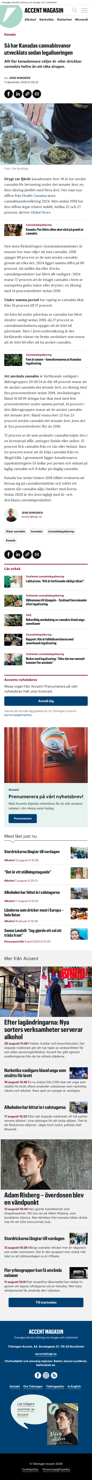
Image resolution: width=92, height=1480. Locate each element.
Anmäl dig (46, 701)
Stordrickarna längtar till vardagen (34, 1238)
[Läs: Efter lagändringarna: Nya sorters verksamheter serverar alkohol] (46, 992)
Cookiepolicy (30, 1469)
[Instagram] (46, 1375)
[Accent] (46, 1331)
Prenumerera (22, 818)
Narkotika (46, 19)
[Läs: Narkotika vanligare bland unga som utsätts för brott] (79, 1073)
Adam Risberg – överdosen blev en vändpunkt (44, 1198)
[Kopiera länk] (27, 94)
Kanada (10, 540)
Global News (40, 212)
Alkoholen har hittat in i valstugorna (35, 1107)
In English (74, 1386)
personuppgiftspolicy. (18, 715)
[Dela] (18, 94)
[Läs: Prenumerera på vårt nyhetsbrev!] (46, 755)
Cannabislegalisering (61, 531)
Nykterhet (64, 19)
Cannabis (36, 531)
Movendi (81, 19)
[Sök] (74, 10)
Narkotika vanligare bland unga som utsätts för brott (35, 1072)
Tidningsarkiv (55, 1386)
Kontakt (15, 1386)
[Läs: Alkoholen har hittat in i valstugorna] (79, 1107)
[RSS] (54, 1375)
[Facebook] (38, 1375)
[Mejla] (37, 94)
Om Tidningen (33, 1386)
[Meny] (84, 10)
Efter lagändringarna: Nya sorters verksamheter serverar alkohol (43, 1029)
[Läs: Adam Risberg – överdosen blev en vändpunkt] (46, 1164)
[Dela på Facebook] (8, 94)
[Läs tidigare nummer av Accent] (62, 1424)
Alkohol (30, 19)
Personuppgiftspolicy (56, 1469)
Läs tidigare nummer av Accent (26, 1409)
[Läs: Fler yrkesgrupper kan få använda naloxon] (79, 1273)
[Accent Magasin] (44, 10)
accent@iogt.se (32, 516)
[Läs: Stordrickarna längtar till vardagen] (79, 1239)
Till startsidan (46, 1302)
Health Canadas (34, 195)
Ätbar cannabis (15, 531)
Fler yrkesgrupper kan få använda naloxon (33, 1272)
